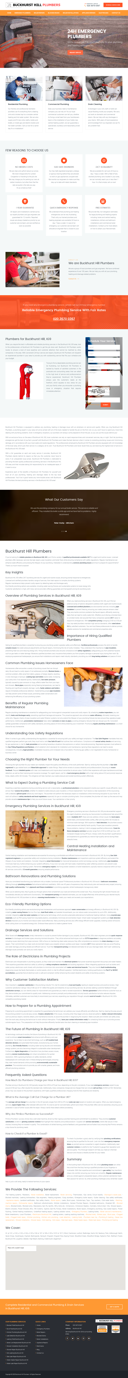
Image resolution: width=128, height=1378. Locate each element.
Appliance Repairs (88, 13)
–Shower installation (22, 1220)
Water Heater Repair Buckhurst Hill (17, 1360)
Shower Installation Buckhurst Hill (17, 1346)
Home (9, 13)
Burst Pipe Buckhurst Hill (14, 1329)
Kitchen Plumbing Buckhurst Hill (16, 1332)
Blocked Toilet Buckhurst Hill (15, 1325)
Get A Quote (114, 1307)
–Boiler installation (37, 1195)
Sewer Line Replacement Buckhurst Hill (19, 1343)
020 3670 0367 (93, 5)
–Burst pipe (111, 1214)
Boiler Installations (71, 13)
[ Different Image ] (94, 404)
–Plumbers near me (90, 1217)
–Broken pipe (101, 1214)
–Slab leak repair (66, 1220)
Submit (105, 405)
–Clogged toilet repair (17, 1217)
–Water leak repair (94, 1220)
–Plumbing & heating (105, 1217)
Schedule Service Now (113, 5)
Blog (38, 1349)
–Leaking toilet (76, 1217)
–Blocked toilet (90, 1214)
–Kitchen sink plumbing (49, 1217)
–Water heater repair (80, 1220)
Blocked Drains (54, 13)
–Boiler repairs (55, 1200)
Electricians (103, 13)
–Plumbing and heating (109, 1220)
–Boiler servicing (66, 1195)
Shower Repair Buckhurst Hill (16, 1349)
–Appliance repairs (12, 1200)
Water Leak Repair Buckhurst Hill (17, 1363)
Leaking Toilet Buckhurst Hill (15, 1339)
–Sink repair (56, 1220)
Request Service (75, 52)
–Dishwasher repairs (25, 1203)
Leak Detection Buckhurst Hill (16, 1336)
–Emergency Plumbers (79, 1211)
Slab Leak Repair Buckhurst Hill (16, 1356)
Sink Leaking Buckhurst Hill (15, 1353)
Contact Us (116, 13)
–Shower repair (35, 1220)
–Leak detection (64, 1217)
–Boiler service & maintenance (110, 1211)
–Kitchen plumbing (33, 1217)
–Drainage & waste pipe (112, 1195)
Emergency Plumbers (22, 13)
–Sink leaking (46, 1220)
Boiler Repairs (39, 13)
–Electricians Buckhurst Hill (41, 1214)
